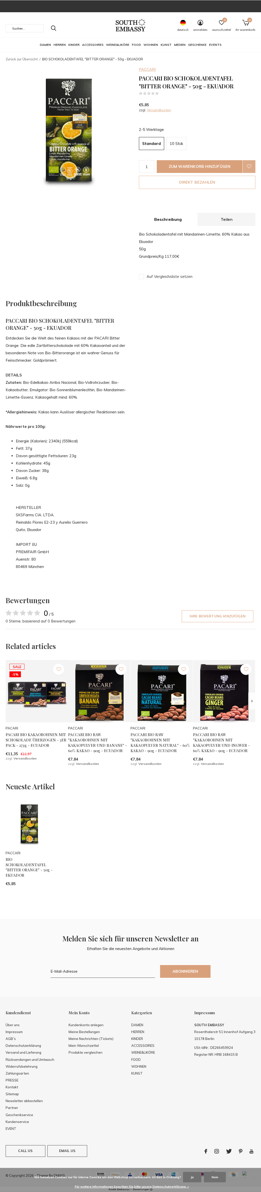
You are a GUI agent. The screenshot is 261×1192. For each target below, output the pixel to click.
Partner (12, 1108)
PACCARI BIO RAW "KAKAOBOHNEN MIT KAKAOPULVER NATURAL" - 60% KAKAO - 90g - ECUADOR (160, 742)
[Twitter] (229, 1151)
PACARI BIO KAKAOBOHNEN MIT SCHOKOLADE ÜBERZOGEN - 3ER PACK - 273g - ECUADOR (36, 740)
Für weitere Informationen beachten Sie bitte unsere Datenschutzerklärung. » (132, 1186)
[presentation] (252, 701)
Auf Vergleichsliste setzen (169, 276)
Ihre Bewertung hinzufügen (217, 616)
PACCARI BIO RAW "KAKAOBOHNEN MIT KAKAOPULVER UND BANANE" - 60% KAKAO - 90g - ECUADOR (97, 742)
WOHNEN (150, 45)
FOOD (136, 45)
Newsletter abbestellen (24, 1101)
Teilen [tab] (226, 219)
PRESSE (12, 1080)
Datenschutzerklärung (23, 1046)
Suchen (53, 28)
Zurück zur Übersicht (22, 59)
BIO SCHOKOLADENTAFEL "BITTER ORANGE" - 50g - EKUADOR (29, 867)
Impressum (14, 1032)
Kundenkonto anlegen (86, 1025)
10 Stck (176, 143)
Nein (215, 1177)
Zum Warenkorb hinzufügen (200, 166)
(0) (162, 93)
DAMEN (45, 45)
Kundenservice (17, 1122)
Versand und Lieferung (23, 1052)
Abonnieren (185, 971)
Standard (151, 143)
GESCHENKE (197, 45)
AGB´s (11, 1039)
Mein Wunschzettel (84, 1046)
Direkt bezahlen (197, 182)
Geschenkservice (19, 1115)
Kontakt (12, 1087)
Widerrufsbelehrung (21, 1066)
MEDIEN (180, 45)
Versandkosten (159, 110)
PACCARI (147, 69)
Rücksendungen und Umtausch (30, 1060)
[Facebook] (205, 1151)
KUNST (166, 45)
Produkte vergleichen (85, 1052)
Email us (67, 1151)
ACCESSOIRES (92, 45)
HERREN (60, 45)
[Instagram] (216, 1151)
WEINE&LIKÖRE (117, 45)
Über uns (13, 1025)
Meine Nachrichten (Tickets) (91, 1039)
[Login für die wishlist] (249, 166)
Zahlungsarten (17, 1073)
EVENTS (215, 45)
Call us (25, 1151)
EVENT (11, 1129)
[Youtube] (251, 1151)
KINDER (74, 45)
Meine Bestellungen (84, 1032)
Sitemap (12, 1094)
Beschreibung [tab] (168, 219)
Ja (192, 1177)
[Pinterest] (240, 1151)
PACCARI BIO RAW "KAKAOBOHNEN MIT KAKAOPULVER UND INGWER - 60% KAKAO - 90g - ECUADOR (221, 742)
